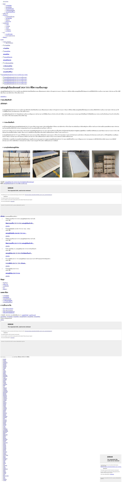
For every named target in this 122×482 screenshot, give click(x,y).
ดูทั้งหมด (2, 216)
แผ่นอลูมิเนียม (9, 7)
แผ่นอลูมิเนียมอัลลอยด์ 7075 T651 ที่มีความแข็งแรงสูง (15, 183)
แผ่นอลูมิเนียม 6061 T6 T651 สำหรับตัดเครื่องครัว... (19, 253)
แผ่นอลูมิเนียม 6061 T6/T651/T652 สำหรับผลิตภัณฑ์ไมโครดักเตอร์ (19, 182)
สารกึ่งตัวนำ (8, 30)
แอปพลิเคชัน (6, 23)
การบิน (7, 24)
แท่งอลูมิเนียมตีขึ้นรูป (10, 11)
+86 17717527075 (9, 43)
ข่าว (4, 32)
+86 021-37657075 (7, 41)
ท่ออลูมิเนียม (3, 316)
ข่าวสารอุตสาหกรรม (10, 35)
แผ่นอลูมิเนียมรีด (23, 316)
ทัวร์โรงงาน (8, 21)
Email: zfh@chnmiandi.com (8, 312)
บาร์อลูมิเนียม (9, 5)
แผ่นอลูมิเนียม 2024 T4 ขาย (13, 273)
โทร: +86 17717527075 (8, 310)
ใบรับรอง (8, 19)
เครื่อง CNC (5, 13)
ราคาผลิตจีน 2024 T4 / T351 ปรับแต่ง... (16, 263)
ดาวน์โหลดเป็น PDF (10, 16)
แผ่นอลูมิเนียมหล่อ (10, 8)
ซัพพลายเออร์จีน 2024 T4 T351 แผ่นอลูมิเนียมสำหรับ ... (20, 243)
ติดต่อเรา (5, 37)
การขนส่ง (8, 26)
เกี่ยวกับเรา (5, 15)
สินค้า (4, 4)
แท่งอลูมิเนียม (10, 316)
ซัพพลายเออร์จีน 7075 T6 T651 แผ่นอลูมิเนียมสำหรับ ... (20, 223)
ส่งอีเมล (2, 319)
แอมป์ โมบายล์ (32, 315)
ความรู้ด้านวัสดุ (9, 34)
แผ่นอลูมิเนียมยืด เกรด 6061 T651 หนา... (16, 233)
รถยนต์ (7, 27)
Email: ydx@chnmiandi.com (9, 311)
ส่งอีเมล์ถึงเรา (4, 96)
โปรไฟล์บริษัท (9, 18)
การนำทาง (8, 29)
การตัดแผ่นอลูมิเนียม (10, 10)
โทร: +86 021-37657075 (8, 308)
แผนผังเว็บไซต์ (25, 315)
